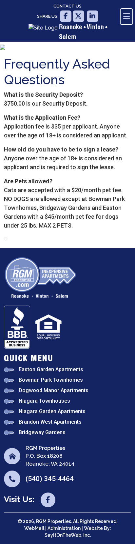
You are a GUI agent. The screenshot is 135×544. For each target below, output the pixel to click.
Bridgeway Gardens (42, 432)
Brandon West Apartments (50, 422)
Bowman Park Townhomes (51, 380)
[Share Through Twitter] (78, 16)
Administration (65, 528)
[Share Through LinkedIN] (92, 16)
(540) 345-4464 (50, 479)
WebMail (34, 528)
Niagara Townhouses (44, 401)
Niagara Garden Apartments (52, 411)
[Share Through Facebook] (65, 16)
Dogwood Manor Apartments (53, 390)
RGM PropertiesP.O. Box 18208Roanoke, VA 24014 (50, 456)
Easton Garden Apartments (51, 369)
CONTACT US (67, 6)
